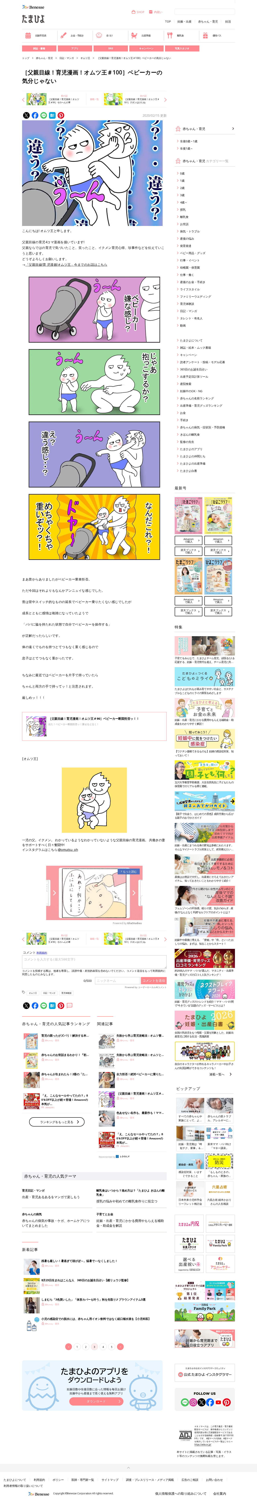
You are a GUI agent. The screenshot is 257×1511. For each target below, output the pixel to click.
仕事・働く (187, 275)
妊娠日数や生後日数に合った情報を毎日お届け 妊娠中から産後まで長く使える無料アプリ (96, 1391)
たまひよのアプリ (191, 449)
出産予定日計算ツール (194, 376)
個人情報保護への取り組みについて (181, 1493)
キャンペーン (146, 48)
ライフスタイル (190, 289)
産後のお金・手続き (192, 282)
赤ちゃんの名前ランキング (197, 398)
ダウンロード (96, 1401)
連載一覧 (94, 99)
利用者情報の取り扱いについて (23, 1486)
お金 (183, 413)
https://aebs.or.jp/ (202, 1444)
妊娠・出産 (184, 21)
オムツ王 (85, 58)
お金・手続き (77, 35)
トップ (25, 58)
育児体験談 (66, 993)
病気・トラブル (190, 231)
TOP (168, 21)
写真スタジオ (182, 48)
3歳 (182, 195)
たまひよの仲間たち (192, 456)
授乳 (183, 209)
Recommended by (107, 1156)
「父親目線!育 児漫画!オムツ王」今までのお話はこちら (66, 264)
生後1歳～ (186, 148)
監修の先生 (187, 442)
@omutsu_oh (68, 849)
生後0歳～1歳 (188, 141)
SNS (110, 48)
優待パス (217, 35)
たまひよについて (191, 340)
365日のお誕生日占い (193, 369)
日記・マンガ (66, 58)
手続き (184, 420)
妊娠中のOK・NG (191, 391)
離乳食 (180, 35)
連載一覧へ (216, 1074)
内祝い (158, 12)
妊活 (228, 21)
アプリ (75, 48)
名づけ (109, 35)
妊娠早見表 (40, 35)
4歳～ (183, 202)
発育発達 (185, 246)
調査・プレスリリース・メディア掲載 (150, 1480)
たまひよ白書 (188, 471)
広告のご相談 (190, 1480)
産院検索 (185, 384)
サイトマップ (110, 1480)
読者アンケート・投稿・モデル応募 (202, 362)
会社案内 (219, 1493)
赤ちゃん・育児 (208, 21)
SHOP (140, 12)
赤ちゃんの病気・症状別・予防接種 (202, 427)
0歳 (182, 173)
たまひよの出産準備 (192, 463)
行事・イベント (190, 260)
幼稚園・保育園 (190, 267)
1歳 (182, 180)
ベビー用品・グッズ (192, 253)
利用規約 (39, 1480)
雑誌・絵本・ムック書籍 (195, 347)
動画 (183, 325)
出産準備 (146, 35)
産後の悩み (187, 238)
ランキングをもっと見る (56, 1122)
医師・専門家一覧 (82, 1480)
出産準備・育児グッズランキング (201, 405)
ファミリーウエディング (195, 296)
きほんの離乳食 (190, 434)
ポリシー (58, 1480)
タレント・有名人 (191, 318)
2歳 (182, 188)
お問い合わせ (214, 1480)
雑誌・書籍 (39, 48)
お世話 (184, 224)
